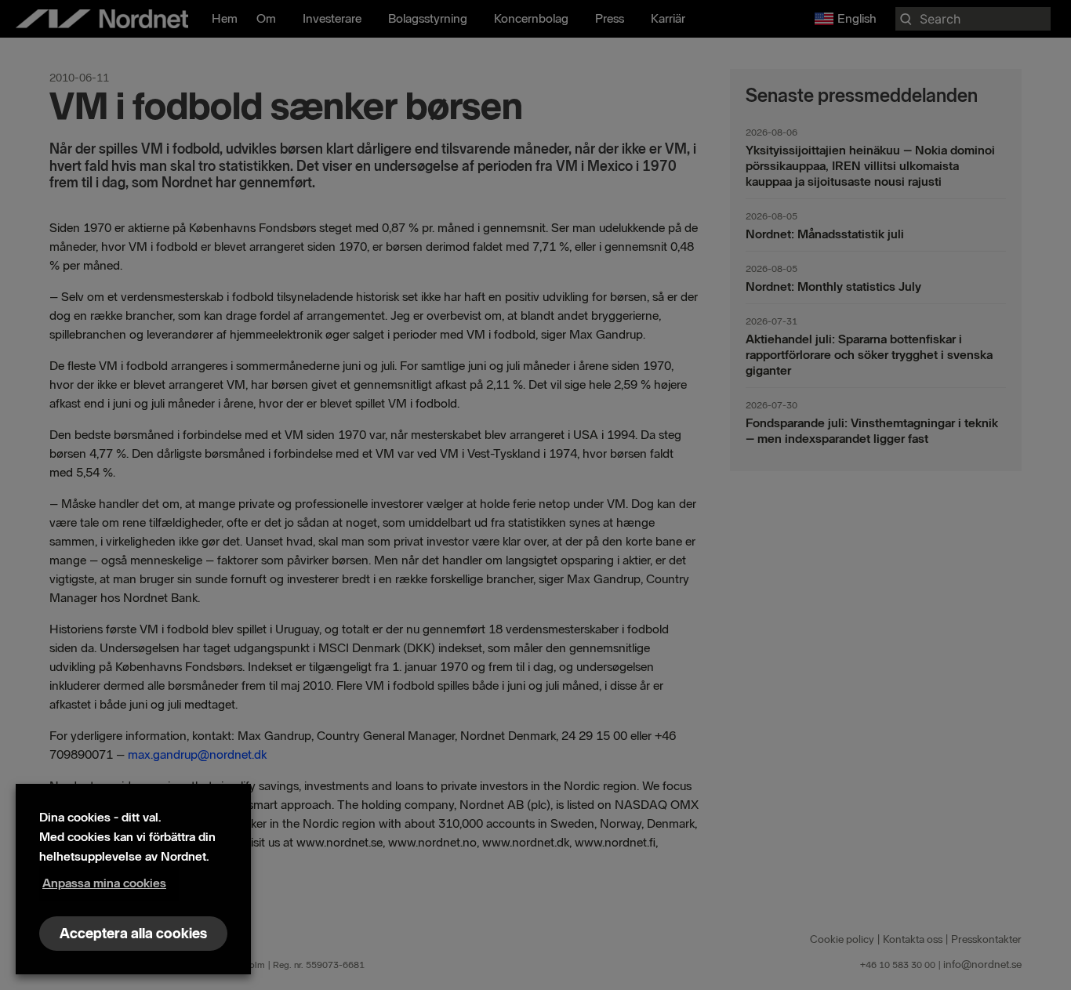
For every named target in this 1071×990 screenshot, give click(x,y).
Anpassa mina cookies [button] (104, 883)
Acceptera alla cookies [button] (133, 933)
